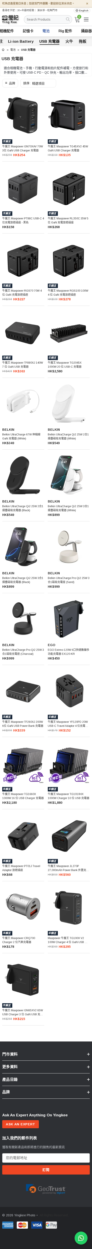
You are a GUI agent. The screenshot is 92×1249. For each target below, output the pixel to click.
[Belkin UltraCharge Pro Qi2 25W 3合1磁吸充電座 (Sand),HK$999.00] (69, 547)
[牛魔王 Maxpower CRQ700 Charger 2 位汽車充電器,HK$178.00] (23, 907)
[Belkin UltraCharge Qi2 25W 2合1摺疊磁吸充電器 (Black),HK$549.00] (23, 475)
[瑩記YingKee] (13, 21)
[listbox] (38, 83)
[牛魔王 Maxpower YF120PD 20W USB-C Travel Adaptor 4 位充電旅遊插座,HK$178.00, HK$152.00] (69, 691)
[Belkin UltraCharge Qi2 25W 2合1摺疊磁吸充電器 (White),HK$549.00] (69, 403)
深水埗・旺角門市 (47, 10)
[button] (10, 83)
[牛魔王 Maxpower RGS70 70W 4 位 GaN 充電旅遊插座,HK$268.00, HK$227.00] (23, 259)
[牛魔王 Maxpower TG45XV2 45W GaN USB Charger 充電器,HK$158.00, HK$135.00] (69, 115)
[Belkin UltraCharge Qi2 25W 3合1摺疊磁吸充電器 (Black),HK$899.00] (23, 547)
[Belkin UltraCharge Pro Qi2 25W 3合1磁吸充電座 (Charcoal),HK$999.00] (23, 619)
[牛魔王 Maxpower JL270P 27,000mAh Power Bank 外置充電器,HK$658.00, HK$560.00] (69, 835)
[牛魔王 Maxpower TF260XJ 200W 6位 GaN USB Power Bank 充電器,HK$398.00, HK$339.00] (23, 691)
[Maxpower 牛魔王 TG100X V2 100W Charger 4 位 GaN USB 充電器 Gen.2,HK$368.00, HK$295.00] (69, 907)
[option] (46, 1188)
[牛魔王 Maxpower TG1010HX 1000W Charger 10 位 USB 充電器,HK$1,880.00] (69, 763)
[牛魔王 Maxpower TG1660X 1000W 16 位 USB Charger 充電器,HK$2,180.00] (23, 763)
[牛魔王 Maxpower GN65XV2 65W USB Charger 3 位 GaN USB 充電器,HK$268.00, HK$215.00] (23, 979)
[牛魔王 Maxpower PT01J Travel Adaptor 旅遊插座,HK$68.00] (23, 835)
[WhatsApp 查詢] (81, 1238)
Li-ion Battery (20, 41)
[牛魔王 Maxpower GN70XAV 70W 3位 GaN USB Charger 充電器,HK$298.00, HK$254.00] (23, 115)
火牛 (69, 41)
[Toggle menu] (86, 19)
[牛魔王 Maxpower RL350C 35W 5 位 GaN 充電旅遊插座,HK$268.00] (69, 187)
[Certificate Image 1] (46, 1188)
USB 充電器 (49, 41)
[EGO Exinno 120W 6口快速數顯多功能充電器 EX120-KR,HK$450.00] (69, 619)
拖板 (82, 41)
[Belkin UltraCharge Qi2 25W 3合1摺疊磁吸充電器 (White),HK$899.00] (69, 475)
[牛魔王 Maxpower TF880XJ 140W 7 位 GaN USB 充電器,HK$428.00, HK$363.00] (23, 331)
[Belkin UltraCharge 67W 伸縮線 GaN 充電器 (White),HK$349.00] (23, 403)
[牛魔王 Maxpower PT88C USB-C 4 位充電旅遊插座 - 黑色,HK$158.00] (23, 187)
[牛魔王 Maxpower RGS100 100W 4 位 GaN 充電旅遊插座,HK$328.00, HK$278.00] (69, 259)
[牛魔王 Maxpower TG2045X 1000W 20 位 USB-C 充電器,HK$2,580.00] (69, 331)
